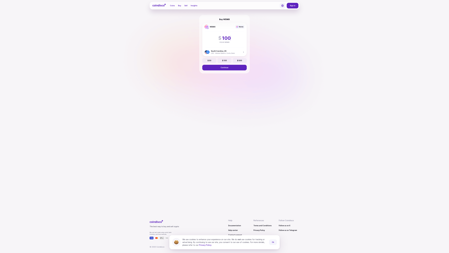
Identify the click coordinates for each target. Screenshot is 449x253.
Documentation (234, 226)
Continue (224, 68)
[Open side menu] (282, 5)
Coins (172, 6)
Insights (194, 6)
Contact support (235, 235)
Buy (179, 6)
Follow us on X (284, 226)
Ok (273, 242)
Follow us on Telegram (288, 230)
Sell (185, 6)
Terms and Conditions (262, 226)
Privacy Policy (259, 230)
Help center (233, 230)
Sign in (292, 6)
